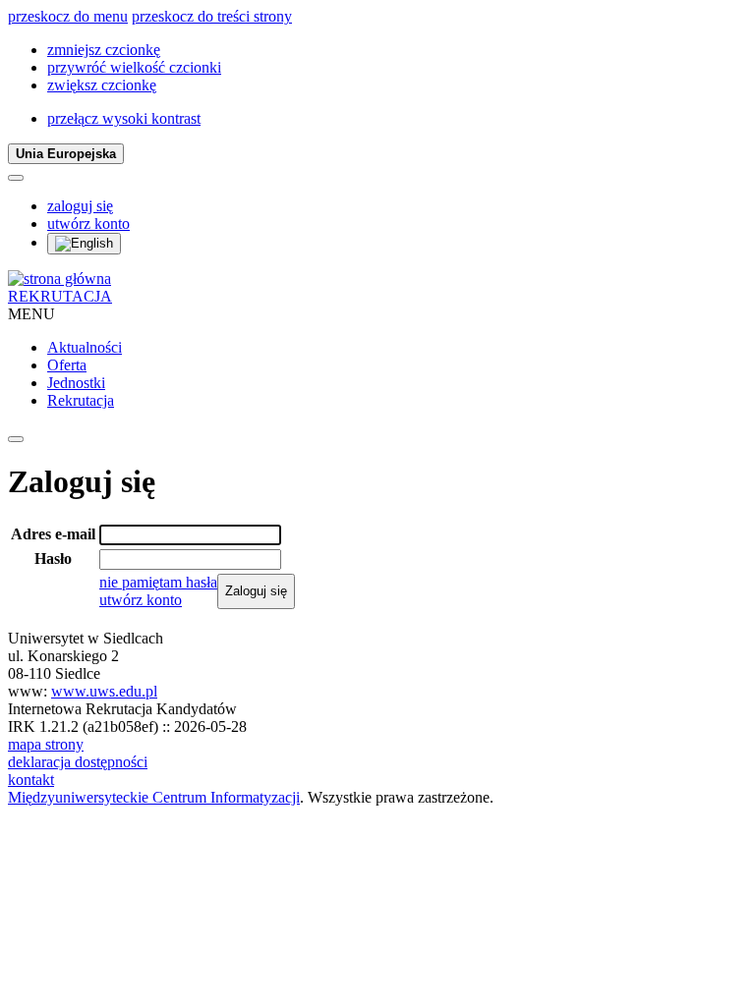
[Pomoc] (16, 178)
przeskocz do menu (68, 16)
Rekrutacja (80, 400)
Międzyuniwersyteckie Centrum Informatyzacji (154, 797)
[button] (103, 49)
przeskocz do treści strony (212, 16)
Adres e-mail (53, 534)
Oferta (67, 365)
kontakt (31, 779)
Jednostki (76, 382)
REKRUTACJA (60, 296)
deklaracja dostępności (77, 762)
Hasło (53, 558)
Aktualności (84, 347)
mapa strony (46, 744)
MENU (31, 314)
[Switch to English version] (84, 243)
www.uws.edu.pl (104, 691)
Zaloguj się (256, 591)
